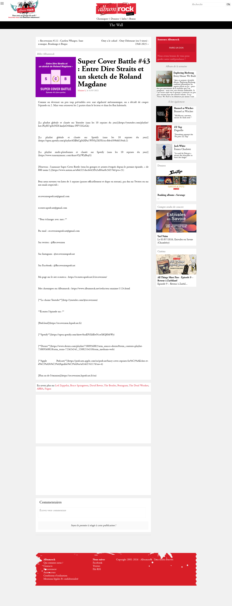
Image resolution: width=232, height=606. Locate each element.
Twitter (96, 566)
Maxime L (82, 90)
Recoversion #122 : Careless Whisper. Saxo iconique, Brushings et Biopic (60, 42)
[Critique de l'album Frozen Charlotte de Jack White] (164, 159)
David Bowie (96, 385)
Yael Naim (162, 236)
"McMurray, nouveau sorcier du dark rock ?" (183, 116)
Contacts (48, 566)
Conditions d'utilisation (55, 575)
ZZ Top (178, 127)
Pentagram (122, 385)
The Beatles (110, 385)
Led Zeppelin (62, 385)
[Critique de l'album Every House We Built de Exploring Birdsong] (164, 86)
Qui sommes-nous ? (53, 562)
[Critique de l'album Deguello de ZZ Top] (164, 140)
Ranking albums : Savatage (171, 195)
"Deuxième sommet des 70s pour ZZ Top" (183, 135)
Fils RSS (97, 569)
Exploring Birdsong (184, 72)
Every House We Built (185, 76)
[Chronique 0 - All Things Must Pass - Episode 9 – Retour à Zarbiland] (176, 266)
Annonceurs (49, 572)
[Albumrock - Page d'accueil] (116, 15)
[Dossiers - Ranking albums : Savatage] (176, 190)
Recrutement (50, 569)
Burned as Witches (183, 108)
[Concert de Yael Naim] (176, 231)
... (158, 198)
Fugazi (48, 388)
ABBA (40, 388)
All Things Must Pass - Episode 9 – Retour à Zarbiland (175, 279)
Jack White (179, 146)
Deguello (178, 130)
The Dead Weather (138, 385)
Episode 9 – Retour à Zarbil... (172, 284)
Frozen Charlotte (182, 149)
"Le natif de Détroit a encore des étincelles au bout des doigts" (183, 155)
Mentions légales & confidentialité (61, 579)
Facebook (97, 562)
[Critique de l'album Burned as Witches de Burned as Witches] (164, 121)
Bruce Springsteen (79, 385)
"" (176, 91)
